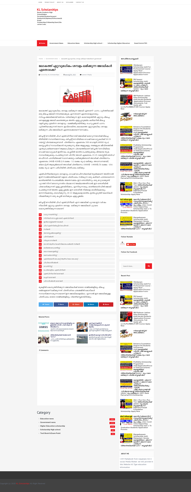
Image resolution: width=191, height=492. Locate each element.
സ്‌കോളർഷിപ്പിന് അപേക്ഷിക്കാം (140, 115)
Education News (74, 43)
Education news (47, 419)
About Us (60, 2)
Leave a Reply (87, 75)
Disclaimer (69, 2)
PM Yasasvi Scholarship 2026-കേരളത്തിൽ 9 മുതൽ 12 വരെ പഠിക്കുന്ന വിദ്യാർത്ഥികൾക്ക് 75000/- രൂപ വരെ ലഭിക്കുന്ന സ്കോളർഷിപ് (135, 85)
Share (61, 304)
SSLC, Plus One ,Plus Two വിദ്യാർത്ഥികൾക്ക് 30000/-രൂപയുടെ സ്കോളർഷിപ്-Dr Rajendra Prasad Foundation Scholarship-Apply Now (136, 188)
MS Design (119, 489)
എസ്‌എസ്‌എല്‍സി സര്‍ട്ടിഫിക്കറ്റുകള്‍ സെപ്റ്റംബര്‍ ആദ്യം (99, 325)
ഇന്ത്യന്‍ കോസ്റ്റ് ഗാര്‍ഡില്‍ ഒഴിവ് (100, 335)
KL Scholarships (47, 10)
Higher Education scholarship (52, 426)
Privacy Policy (49, 2)
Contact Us (80, 2)
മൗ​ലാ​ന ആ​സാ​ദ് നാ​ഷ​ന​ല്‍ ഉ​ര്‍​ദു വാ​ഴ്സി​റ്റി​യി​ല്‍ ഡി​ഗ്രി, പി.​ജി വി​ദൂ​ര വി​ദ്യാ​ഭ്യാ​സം (62, 325)
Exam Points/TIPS (140, 43)
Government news (48, 422)
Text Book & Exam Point (50, 433)
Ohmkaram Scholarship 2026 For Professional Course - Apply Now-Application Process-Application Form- (142, 70)
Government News (56, 43)
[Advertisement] (114, 22)
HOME (40, 2)
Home (42, 43)
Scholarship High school (93, 43)
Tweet (46, 304)
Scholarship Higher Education (119, 43)
